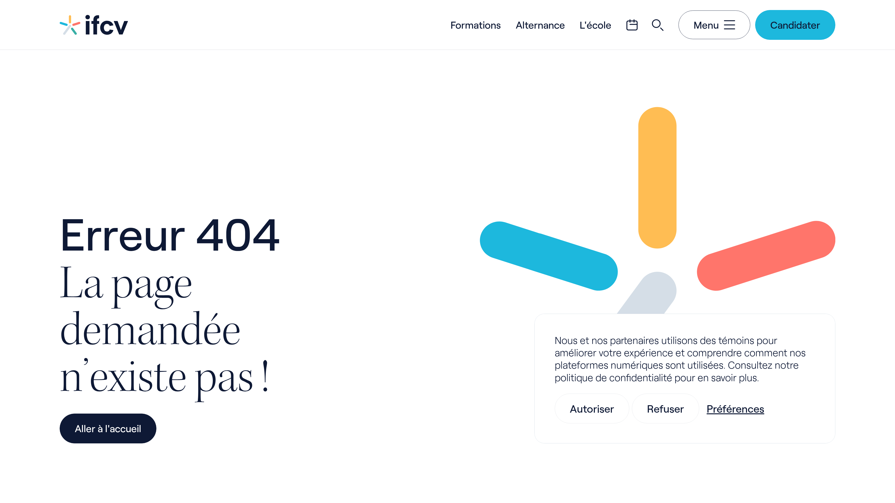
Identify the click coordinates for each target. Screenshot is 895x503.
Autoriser (592, 408)
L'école (595, 25)
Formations (476, 25)
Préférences (735, 408)
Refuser (665, 408)
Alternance (540, 25)
